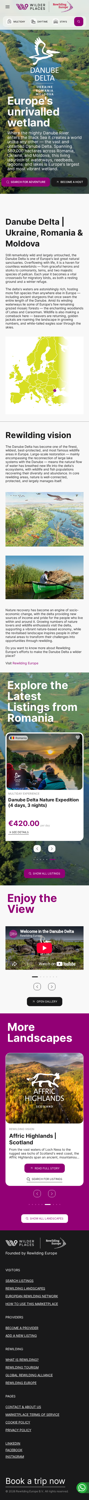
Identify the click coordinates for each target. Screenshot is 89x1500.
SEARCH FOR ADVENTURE (28, 182)
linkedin (12, 1443)
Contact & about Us (23, 1407)
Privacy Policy (18, 1430)
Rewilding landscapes (25, 1288)
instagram (14, 1456)
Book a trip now (35, 1481)
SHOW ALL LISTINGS (46, 873)
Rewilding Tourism (22, 1367)
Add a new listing (21, 1335)
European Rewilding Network (31, 1296)
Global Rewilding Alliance (29, 1375)
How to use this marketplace (31, 1304)
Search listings (19, 1281)
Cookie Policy (17, 1422)
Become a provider (21, 1328)
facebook (13, 1450)
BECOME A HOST (71, 182)
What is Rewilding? (22, 1360)
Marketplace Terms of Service (32, 1414)
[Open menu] (7, 7)
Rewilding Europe (25, 663)
